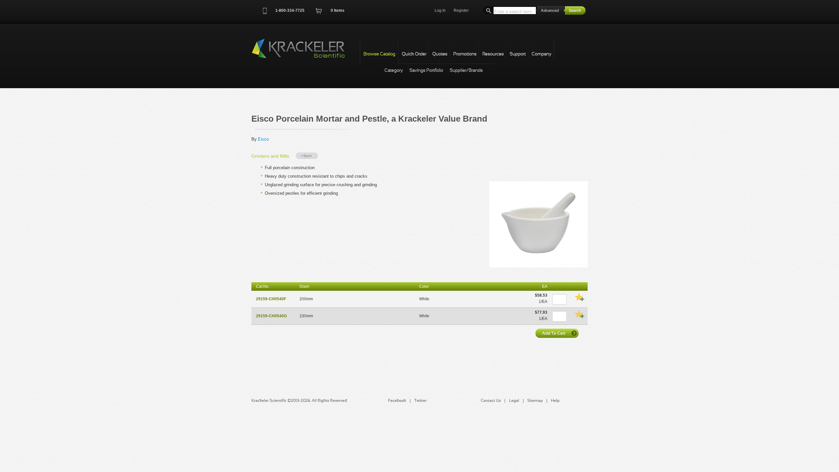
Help (555, 401)
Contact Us (491, 401)
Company (541, 54)
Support (518, 54)
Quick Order (414, 54)
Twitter (420, 401)
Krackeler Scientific (304, 52)
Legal (514, 401)
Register (461, 10)
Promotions (465, 54)
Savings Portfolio (426, 71)
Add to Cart (558, 333)
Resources (493, 54)
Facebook (397, 401)
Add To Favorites (579, 297)
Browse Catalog (379, 54)
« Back (307, 156)
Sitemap (535, 401)
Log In (440, 10)
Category (393, 71)
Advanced (550, 10)
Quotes (439, 54)
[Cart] (319, 13)
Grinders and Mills (270, 156)
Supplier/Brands (466, 71)
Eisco (263, 139)
